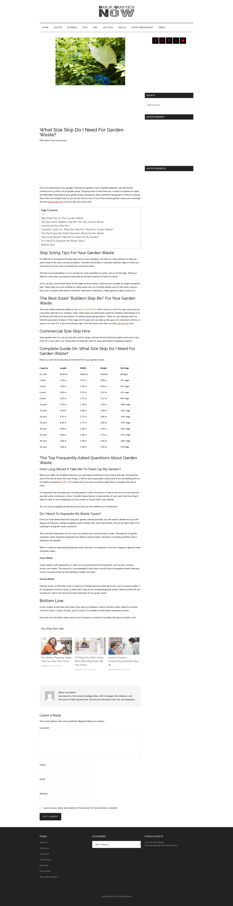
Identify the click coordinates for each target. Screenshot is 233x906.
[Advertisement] (90, 107)
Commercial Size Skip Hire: (55, 226)
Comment (45, 728)
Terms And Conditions (49, 877)
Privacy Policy (45, 871)
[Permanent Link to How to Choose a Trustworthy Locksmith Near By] (123, 639)
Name (43, 765)
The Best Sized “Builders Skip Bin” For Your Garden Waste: (72, 222)
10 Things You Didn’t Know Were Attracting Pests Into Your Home (89, 661)
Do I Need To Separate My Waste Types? (63, 241)
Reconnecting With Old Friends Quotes (161, 845)
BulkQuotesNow (125, 896)
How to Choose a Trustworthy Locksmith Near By (123, 661)
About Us (43, 842)
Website (43, 794)
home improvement (58, 141)
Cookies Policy (46, 860)
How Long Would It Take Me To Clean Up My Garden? (70, 237)
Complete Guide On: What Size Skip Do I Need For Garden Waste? (77, 229)
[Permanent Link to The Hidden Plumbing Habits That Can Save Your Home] (56, 639)
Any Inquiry (44, 848)
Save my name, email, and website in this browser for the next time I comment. (80, 808)
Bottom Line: (48, 245)
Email (43, 779)
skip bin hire (123, 323)
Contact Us (44, 854)
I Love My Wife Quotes (154, 842)
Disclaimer (44, 865)
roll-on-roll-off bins (87, 309)
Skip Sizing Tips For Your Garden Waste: (62, 218)
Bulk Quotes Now (116, 11)
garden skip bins (55, 202)
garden (63, 482)
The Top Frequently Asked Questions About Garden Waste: (72, 233)
